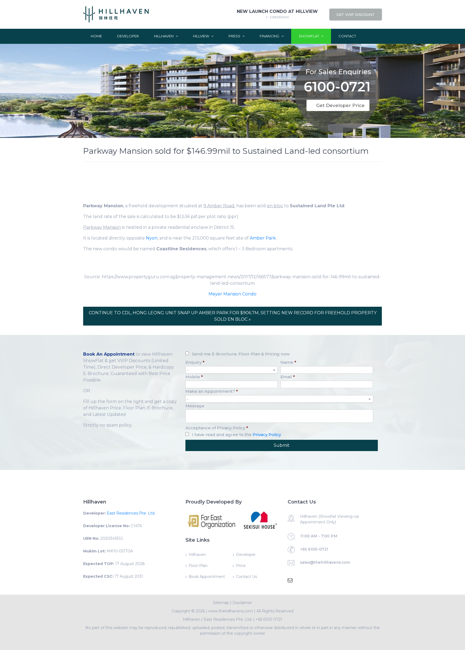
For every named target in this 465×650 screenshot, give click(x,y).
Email (287, 376)
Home (96, 36)
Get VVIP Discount (355, 14)
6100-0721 (337, 88)
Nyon (151, 238)
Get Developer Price (340, 105)
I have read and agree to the (236, 434)
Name (288, 362)
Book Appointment (207, 576)
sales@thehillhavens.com (325, 562)
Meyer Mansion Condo (232, 294)
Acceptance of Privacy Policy (216, 427)
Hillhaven (164, 36)
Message (195, 405)
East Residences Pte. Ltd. (131, 513)
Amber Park (263, 238)
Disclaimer (242, 602)
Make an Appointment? (211, 391)
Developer (128, 36)
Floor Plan (198, 565)
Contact (347, 36)
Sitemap (221, 602)
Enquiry (195, 362)
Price (241, 565)
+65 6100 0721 (269, 619)
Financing (270, 36)
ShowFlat (309, 36)
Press (234, 36)
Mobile (194, 376)
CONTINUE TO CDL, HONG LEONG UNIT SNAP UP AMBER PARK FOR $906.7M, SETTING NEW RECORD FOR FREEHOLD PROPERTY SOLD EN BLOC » (232, 316)
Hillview (201, 36)
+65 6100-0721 (314, 549)
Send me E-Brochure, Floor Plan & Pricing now (241, 353)
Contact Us (246, 576)
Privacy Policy (267, 434)
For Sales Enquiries (338, 72)
